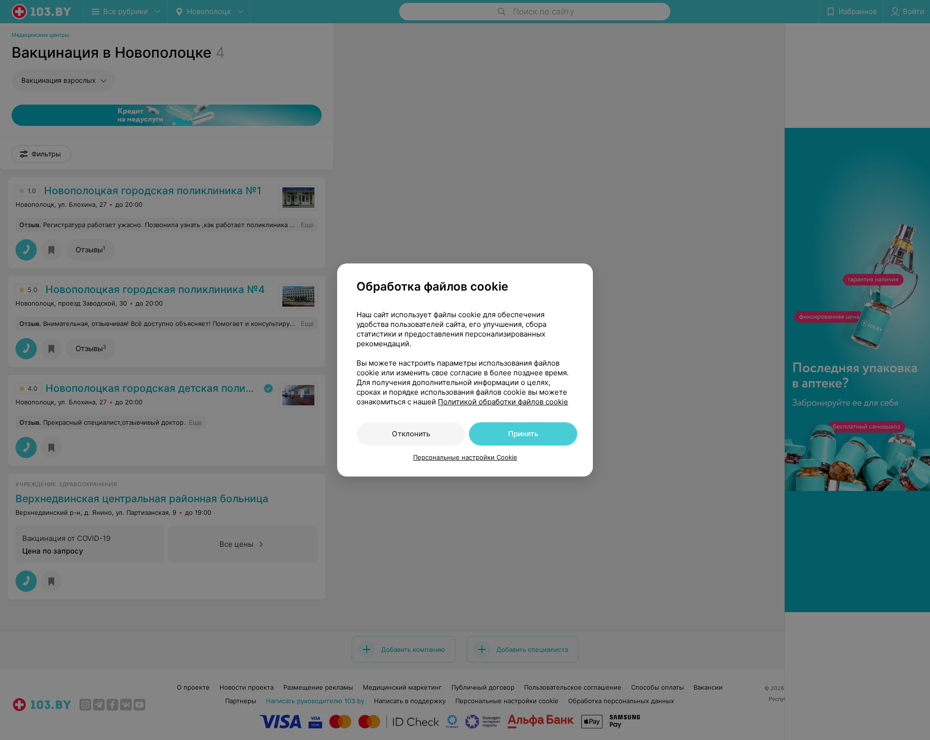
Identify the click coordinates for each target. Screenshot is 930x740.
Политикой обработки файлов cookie (503, 401)
